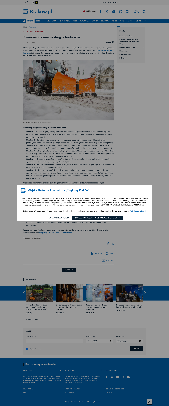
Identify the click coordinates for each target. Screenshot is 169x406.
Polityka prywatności (138, 211)
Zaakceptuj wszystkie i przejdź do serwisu (97, 218)
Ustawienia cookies (59, 218)
